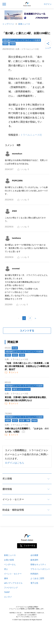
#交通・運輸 (25, 421)
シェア (48, 48)
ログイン (48, 4)
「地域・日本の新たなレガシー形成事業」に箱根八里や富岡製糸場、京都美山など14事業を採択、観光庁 (27, 366)
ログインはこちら (14, 462)
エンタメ (8, 597)
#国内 (5, 44)
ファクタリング (11, 588)
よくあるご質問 (37, 578)
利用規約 (34, 574)
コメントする (27, 330)
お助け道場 (9, 560)
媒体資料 (34, 560)
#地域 (12, 44)
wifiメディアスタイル (13, 583)
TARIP (7, 592)
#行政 (14, 348)
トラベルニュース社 (31, 135)
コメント (13, 372)
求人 (6, 569)
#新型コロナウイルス (21, 389)
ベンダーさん (10, 564)
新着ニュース (24, 24)
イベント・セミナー (13, 499)
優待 (6, 578)
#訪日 (15, 355)
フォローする (29, 545)
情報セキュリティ (38, 564)
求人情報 (7, 478)
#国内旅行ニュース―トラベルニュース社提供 (21, 40)
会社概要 (34, 555)
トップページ (8, 24)
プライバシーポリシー (40, 569)
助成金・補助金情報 (13, 510)
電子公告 (34, 583)
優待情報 (7, 489)
